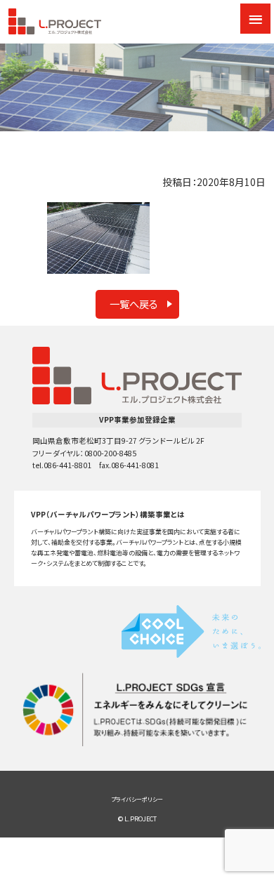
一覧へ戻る (134, 303)
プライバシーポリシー (137, 799)
